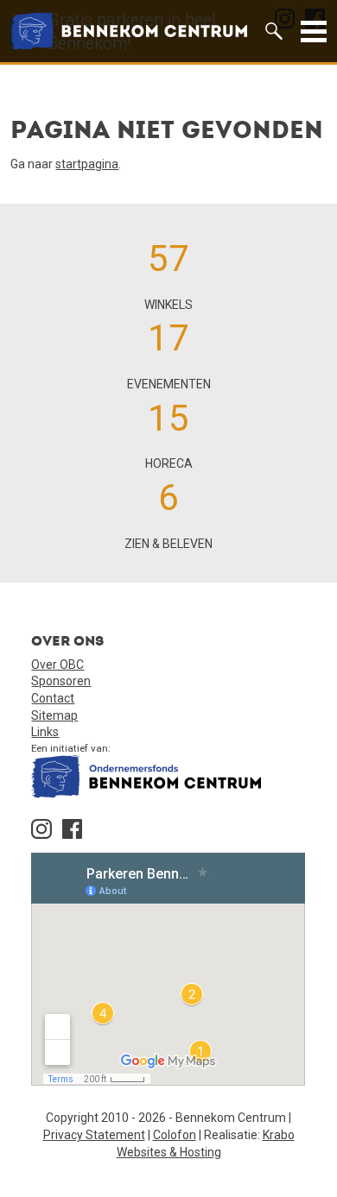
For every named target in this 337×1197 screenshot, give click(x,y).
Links (45, 732)
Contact (52, 698)
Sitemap (54, 715)
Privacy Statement (94, 1135)
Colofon (174, 1135)
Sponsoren (61, 681)
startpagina (86, 164)
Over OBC (57, 664)
